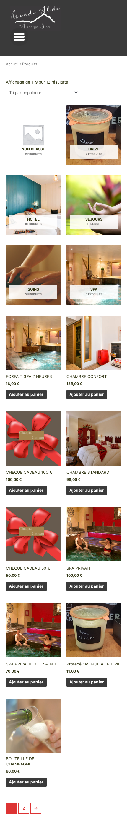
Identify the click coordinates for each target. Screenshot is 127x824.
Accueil (12, 64)
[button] (19, 37)
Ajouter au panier (26, 394)
